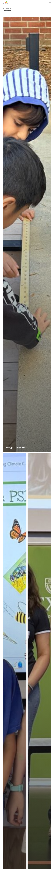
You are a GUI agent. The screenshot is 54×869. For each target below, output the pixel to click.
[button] (50, 2)
